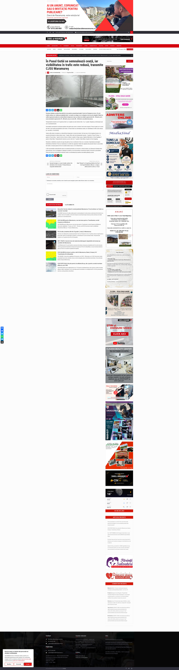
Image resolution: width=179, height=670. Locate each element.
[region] (18, 658)
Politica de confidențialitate (82, 657)
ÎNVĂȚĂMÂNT (79, 45)
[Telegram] (52, 110)
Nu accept (18, 664)
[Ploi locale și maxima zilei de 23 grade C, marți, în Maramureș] (51, 234)
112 (60, 45)
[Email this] (58, 110)
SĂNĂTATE (119, 45)
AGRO (54, 49)
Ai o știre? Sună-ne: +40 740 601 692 (65, 32)
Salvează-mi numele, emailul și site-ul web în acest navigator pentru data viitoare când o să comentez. (70, 180)
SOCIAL (72, 45)
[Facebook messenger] (2, 330)
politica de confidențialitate (19, 660)
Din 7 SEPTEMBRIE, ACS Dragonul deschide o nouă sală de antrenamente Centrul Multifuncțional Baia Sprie (119, 534)
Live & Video (88, 49)
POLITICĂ (101, 45)
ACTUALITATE (55, 45)
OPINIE (86, 45)
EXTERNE (81, 49)
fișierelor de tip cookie (26, 659)
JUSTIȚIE (49, 49)
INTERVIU (112, 45)
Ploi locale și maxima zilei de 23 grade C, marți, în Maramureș (74, 231)
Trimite (50, 199)
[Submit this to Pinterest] (55, 110)
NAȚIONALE (74, 49)
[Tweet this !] (50, 110)
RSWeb (64, 668)
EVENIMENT (66, 45)
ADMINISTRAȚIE (93, 45)
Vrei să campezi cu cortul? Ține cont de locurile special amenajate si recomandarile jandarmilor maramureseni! (118, 523)
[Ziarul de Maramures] (58, 39)
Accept (27, 664)
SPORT (106, 45)
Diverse (95, 49)
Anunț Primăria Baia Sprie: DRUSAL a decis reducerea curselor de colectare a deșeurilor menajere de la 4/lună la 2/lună (119, 603)
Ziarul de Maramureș (55, 72)
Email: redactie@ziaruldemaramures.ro (85, 32)
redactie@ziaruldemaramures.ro (55, 643)
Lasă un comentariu (81, 72)
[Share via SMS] (61, 110)
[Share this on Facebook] (47, 110)
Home (48, 45)
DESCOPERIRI (67, 49)
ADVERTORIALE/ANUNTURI (105, 49)
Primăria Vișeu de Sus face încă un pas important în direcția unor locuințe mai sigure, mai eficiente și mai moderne (119, 541)
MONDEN (60, 49)
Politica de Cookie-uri (80, 655)
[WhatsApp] (2, 336)
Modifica (9, 664)
